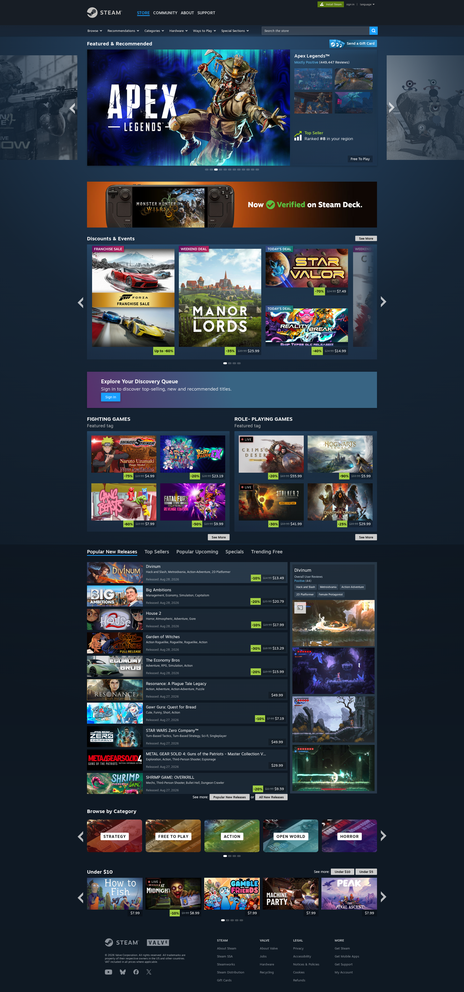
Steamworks (226, 964)
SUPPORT (206, 12)
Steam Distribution (230, 972)
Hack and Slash (305, 587)
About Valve (269, 948)
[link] (133, 302)
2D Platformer (305, 594)
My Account (344, 972)
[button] (95, 30)
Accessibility (302, 956)
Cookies (298, 972)
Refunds (299, 980)
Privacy (298, 948)
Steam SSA (225, 956)
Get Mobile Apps (347, 956)
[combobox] (316, 31)
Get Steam (342, 948)
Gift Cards (224, 980)
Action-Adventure (352, 587)
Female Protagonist (331, 594)
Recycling (267, 972)
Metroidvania (328, 587)
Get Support (344, 964)
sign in (350, 4)
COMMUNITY (165, 12)
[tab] (112, 552)
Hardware (267, 964)
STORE (143, 12)
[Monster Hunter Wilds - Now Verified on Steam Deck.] (232, 205)
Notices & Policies (306, 964)
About (187, 12)
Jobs (263, 956)
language (365, 4)
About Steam (226, 948)
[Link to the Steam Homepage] (104, 16)
